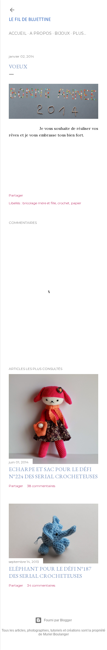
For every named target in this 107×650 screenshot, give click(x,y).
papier (76, 203)
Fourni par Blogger (58, 620)
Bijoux (62, 33)
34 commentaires (41, 585)
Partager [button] (16, 195)
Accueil (18, 33)
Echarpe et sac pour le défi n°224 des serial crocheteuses (53, 473)
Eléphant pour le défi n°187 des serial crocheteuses (50, 572)
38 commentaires (41, 486)
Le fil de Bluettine (30, 19)
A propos (41, 33)
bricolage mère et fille (39, 203)
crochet (63, 203)
